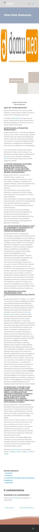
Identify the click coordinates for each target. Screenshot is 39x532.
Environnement (16, 80)
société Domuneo (16, 118)
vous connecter (15, 498)
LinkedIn (31, 452)
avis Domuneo (16, 449)
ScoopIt (6, 454)
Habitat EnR (9, 482)
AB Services (9, 475)
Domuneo (7, 158)
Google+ (24, 452)
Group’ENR (8, 473)
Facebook (12, 452)
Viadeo (19, 452)
